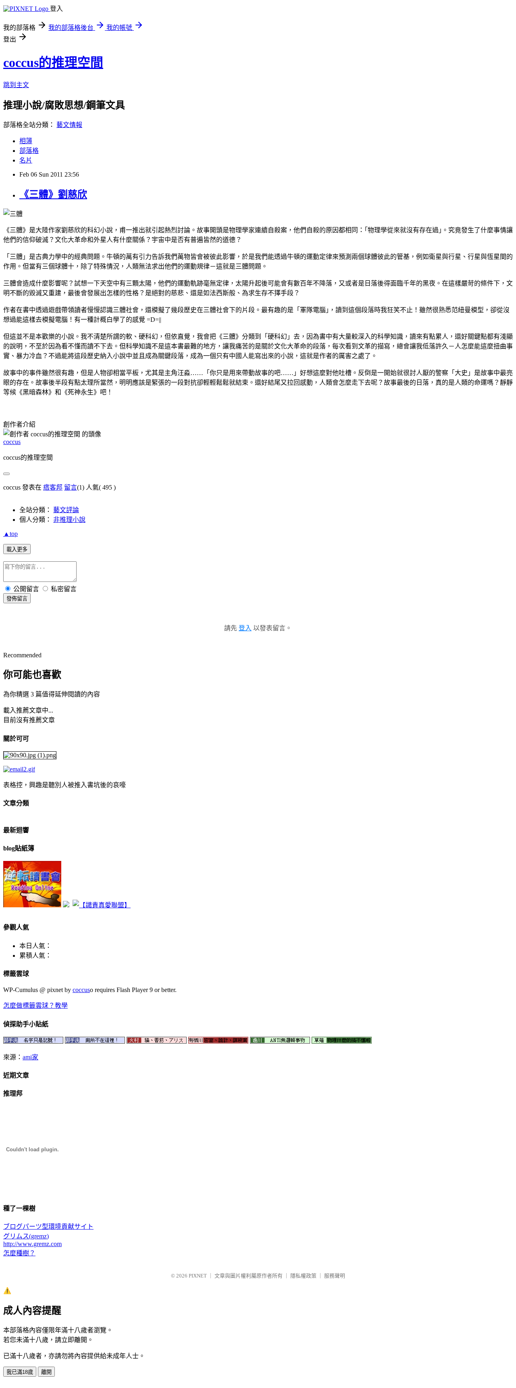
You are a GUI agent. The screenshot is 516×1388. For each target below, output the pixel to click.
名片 (25, 160)
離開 (46, 1372)
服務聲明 (334, 1276)
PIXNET (198, 1276)
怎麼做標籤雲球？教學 (35, 1005)
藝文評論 (66, 509)
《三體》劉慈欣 (53, 194)
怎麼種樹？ (19, 1253)
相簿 (25, 141)
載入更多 (16, 549)
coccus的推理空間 (53, 62)
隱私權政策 (303, 1276)
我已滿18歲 (19, 1372)
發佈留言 (16, 599)
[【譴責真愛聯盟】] (102, 905)
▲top (10, 533)
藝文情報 (69, 124)
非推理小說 (69, 519)
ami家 (30, 1057)
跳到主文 (16, 84)
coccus (12, 441)
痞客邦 (52, 487)
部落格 (29, 150)
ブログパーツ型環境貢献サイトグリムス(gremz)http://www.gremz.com (48, 1235)
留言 (70, 487)
